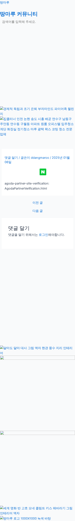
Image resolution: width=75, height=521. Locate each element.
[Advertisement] (37, 68)
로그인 (43, 235)
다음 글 (37, 211)
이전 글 (37, 202)
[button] (37, 28)
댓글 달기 (11, 158)
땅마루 (4, 2)
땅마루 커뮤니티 (19, 14)
